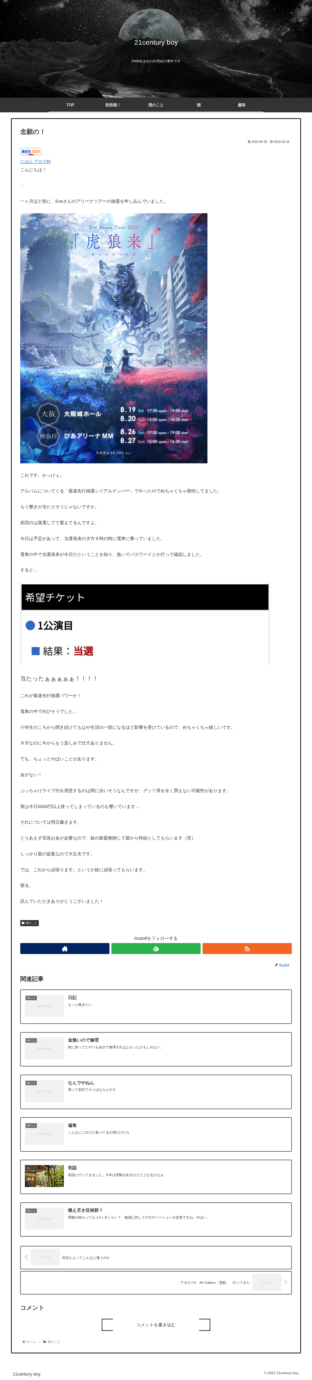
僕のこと (31, 923)
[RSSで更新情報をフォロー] (247, 948)
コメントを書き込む (156, 1324)
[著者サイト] (64, 948)
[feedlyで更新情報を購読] (156, 948)
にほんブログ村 (35, 161)
